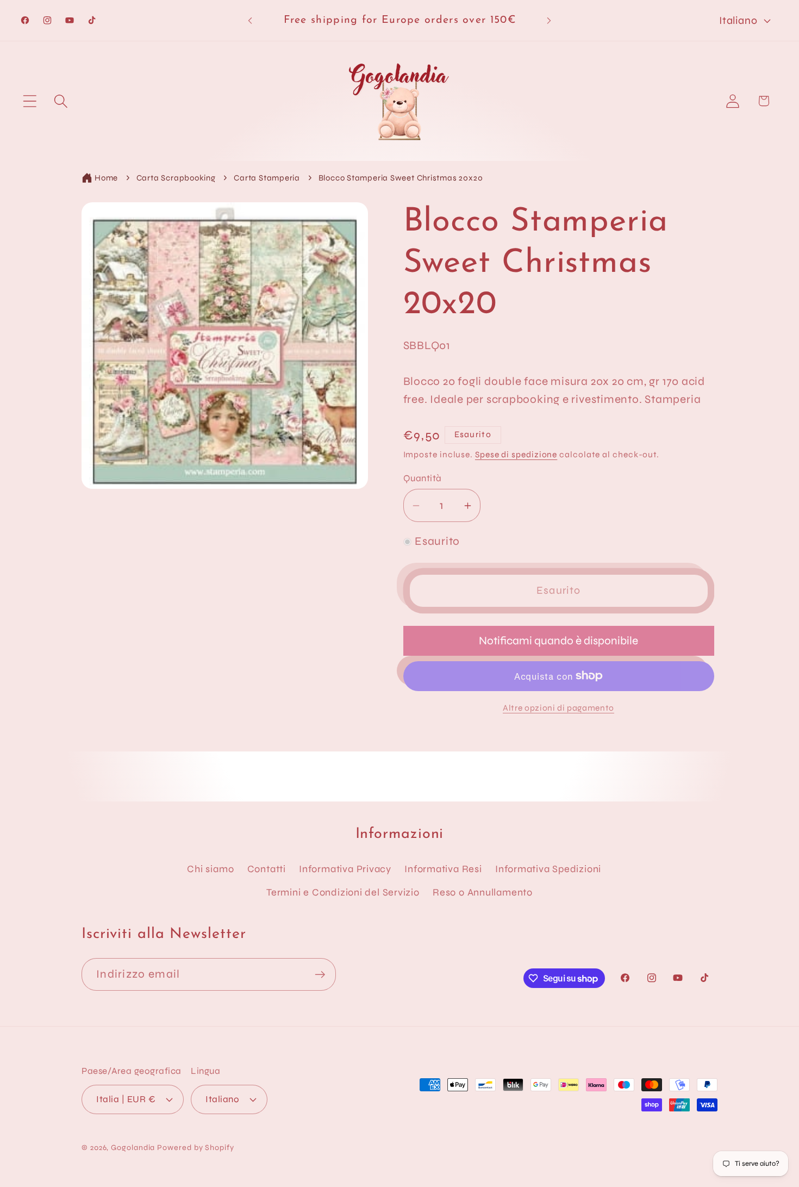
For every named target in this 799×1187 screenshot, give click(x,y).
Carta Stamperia (267, 178)
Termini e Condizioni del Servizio (343, 892)
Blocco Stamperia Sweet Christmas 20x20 (401, 178)
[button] (29, 100)
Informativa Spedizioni (548, 869)
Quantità (422, 478)
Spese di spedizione (516, 454)
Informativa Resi (443, 869)
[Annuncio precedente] (250, 20)
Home (106, 178)
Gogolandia (133, 1147)
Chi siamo (210, 869)
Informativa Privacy (345, 869)
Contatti (266, 869)
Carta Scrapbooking (176, 178)
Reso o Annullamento (483, 892)
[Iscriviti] (319, 974)
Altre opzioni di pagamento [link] (558, 708)
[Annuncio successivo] (549, 20)
